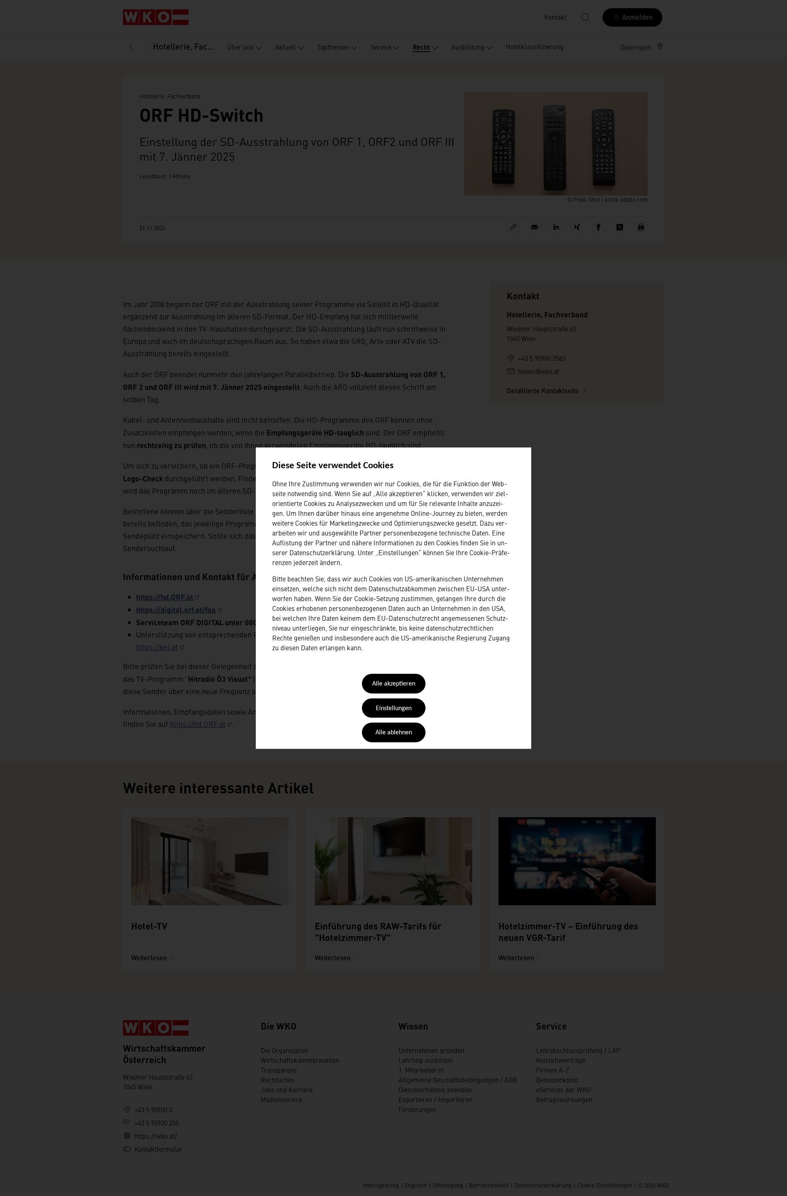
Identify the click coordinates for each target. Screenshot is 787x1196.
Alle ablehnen (393, 733)
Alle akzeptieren (393, 684)
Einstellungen (394, 708)
